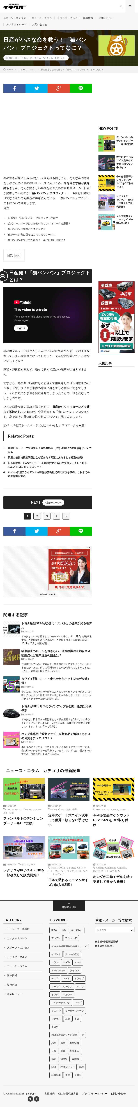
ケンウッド (112, 809)
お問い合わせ (39, 24)
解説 (53, 1066)
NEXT (47, 502)
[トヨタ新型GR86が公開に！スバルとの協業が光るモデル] (11, 629)
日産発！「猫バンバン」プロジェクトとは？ (33, 217)
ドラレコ (124, 809)
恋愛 (53, 1042)
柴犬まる (74, 1050)
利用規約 (50, 1093)
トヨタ (66, 978)
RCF (33, 864)
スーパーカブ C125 (110, 871)
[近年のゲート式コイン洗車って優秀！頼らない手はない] (106, 163)
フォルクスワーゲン (61, 986)
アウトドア (71, 938)
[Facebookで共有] (14, 88)
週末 (67, 1075)
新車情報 (88, 17)
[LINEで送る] (81, 88)
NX (23, 864)
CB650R (100, 868)
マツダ (78, 1002)
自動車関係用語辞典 (107, 941)
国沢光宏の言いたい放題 (64, 1034)
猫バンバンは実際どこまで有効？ (27, 228)
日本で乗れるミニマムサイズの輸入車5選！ (124, 219)
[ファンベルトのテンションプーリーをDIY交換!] (106, 143)
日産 (62, 58)
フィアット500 (74, 871)
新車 (63, 1042)
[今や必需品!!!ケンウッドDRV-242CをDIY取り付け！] (106, 183)
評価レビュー (106, 17)
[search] (131, 930)
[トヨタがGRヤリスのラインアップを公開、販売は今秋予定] (11, 712)
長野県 (77, 1075)
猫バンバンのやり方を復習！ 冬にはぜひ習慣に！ (37, 240)
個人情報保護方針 (68, 1093)
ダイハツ (74, 970)
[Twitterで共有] (37, 88)
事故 (56, 58)
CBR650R (121, 868)
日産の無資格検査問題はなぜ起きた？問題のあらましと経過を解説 (45, 457)
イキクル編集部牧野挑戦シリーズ (68, 946)
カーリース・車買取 (18, 928)
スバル (77, 962)
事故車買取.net (105, 945)
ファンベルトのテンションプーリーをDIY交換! (124, 140)
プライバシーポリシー (94, 1093)
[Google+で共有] (59, 88)
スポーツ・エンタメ (14, 17)
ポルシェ (67, 994)
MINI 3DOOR (58, 868)
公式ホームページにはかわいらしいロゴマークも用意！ (39, 223)
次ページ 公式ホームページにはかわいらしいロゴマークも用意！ (45, 425)
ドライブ (79, 978)
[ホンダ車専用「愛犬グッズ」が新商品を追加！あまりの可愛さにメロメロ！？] (11, 740)
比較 (53, 1058)
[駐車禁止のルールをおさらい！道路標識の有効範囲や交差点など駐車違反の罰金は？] (11, 657)
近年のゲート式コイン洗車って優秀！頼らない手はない (68, 820)
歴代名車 (12, 984)
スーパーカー (58, 970)
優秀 (74, 809)
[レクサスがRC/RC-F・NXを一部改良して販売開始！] (106, 202)
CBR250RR (110, 868)
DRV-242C (101, 809)
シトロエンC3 (73, 868)
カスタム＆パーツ (16, 24)
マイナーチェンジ (60, 1002)
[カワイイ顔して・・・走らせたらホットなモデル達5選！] (11, 684)
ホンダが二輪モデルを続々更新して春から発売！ (113, 879)
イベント (56, 954)
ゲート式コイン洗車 (61, 809)
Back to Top (69, 906)
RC (27, 864)
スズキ (66, 962)
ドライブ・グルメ (67, 17)
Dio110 (96, 871)
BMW (54, 930)
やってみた (76, 930)
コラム (49, 58)
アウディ (56, 938)
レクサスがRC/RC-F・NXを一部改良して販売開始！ (23, 872)
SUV (64, 930)
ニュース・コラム (42, 17)
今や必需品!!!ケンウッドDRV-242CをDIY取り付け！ (111, 820)
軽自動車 (56, 1075)
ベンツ (80, 986)
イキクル (30, 1093)
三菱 (67, 1018)
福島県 (64, 1058)
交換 (11, 812)
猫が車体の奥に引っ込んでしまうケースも (32, 234)
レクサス (56, 1018)
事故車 (54, 1026)
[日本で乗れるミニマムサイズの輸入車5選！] (106, 222)
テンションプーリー (21, 809)
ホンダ (54, 994)
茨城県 (75, 1058)
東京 (63, 1050)
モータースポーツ (74, 1010)
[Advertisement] (47, 129)
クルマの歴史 (72, 954)
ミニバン (56, 1010)
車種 (81, 1066)
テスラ (54, 978)
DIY (8, 809)
